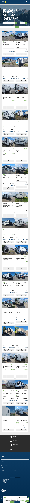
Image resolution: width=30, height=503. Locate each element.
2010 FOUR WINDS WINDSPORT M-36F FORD (7, 312)
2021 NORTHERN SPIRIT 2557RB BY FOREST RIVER (20, 124)
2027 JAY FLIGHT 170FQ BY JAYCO (7, 98)
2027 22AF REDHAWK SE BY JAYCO (21, 151)
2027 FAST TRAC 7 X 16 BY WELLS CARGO (7, 259)
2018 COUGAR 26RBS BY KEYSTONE (20, 312)
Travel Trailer (18, 42)
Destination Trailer (5, 283)
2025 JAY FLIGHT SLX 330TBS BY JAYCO (21, 473)
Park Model (17, 391)
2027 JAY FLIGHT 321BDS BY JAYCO (8, 151)
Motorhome (4, 175)
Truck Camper (18, 175)
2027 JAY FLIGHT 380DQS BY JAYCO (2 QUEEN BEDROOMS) (21, 420)
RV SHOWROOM (4, 42)
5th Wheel (17, 203)
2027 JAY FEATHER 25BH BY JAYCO (21, 259)
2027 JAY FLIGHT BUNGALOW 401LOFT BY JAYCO (21, 393)
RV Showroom (7, 7)
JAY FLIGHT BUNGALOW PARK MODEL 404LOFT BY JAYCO (21, 447)
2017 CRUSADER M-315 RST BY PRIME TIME (8, 340)
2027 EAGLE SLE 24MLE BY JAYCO (7, 393)
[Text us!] (27, 501)
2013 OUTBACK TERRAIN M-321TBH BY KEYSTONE (21, 340)
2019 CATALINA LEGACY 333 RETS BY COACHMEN (8, 206)
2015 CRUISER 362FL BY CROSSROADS (20, 206)
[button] (27, 2)
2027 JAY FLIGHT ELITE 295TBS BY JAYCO (21, 367)
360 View (12, 148)
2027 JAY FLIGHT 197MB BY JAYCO (7, 367)
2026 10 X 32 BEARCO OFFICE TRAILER (8, 45)
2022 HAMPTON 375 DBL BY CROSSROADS (8, 286)
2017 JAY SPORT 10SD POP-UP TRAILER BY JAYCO (21, 71)
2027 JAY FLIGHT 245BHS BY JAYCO (8, 447)
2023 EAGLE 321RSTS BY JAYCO (20, 232)
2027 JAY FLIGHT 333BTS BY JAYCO (21, 45)
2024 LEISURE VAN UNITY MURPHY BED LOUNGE (7, 178)
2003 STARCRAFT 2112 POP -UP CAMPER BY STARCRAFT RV (8, 71)
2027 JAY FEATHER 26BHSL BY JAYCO (8, 124)
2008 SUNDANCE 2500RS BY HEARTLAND (8, 473)
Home (4, 7)
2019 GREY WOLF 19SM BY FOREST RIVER (20, 286)
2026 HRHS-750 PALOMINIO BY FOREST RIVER (21, 178)
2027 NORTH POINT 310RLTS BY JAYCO (8, 232)
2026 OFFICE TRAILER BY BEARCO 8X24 (7, 420)
